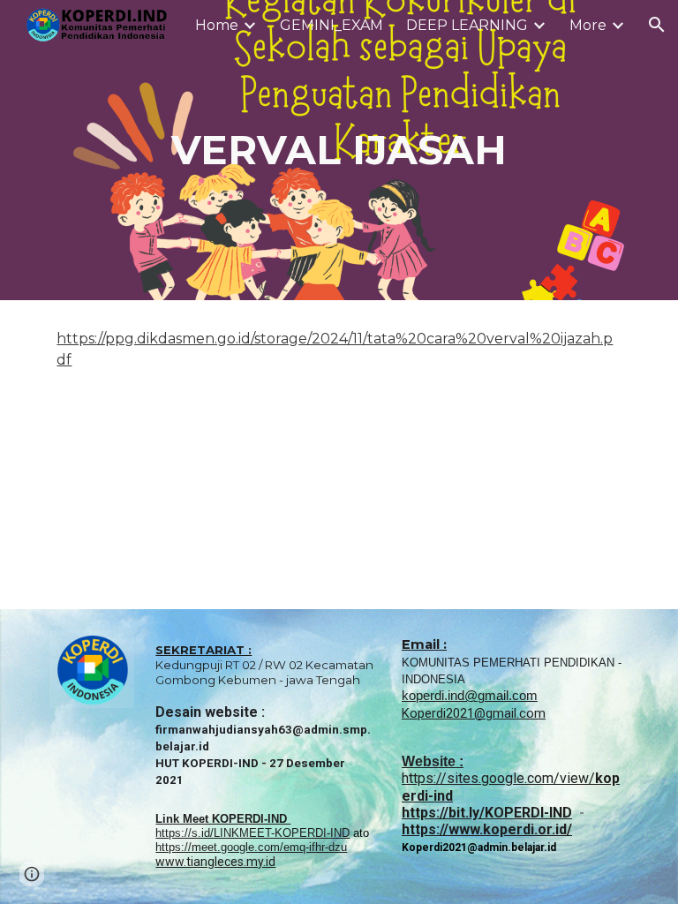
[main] (338, 150)
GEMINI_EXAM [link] (331, 25)
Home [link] (216, 25)
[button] (657, 25)
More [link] (587, 25)
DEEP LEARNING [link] (467, 25)
